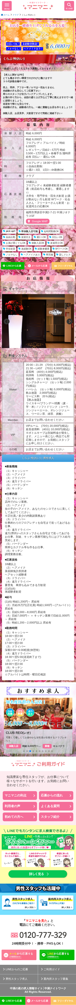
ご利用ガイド (52, 969)
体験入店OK (38, 243)
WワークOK (61, 248)
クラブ (16, 15)
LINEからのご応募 (17, 969)
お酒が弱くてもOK (16, 243)
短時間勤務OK (51, 231)
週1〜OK (41, 237)
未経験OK (26, 248)
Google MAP (40, 221)
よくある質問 (50, 806)
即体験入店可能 (29, 231)
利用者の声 (12, 806)
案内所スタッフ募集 (56, 978)
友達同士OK (56, 243)
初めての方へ (14, 816)
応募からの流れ (52, 795)
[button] (6, 321)
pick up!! (10, 231)
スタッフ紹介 (50, 816)
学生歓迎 (10, 248)
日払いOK (57, 237)
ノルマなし (12, 254)
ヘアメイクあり (32, 254)
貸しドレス (65, 254)
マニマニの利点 (16, 795)
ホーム (6, 15)
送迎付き (26, 237)
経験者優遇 (43, 248)
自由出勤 (10, 237)
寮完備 (49, 254)
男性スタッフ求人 (16, 978)
